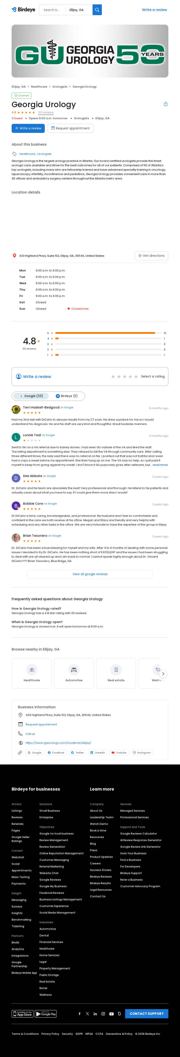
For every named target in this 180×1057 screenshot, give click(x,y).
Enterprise (46, 817)
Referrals (17, 824)
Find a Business (130, 860)
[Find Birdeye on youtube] (111, 1013)
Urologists (59, 87)
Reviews (17, 817)
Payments (19, 883)
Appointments (22, 870)
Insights (17, 913)
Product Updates (101, 857)
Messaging (19, 900)
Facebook (58, 752)
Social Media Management (58, 912)
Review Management (54, 840)
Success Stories (100, 870)
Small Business (50, 811)
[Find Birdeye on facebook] (79, 1013)
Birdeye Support (131, 873)
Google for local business (57, 833)
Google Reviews (50, 880)
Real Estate (47, 981)
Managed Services (132, 811)
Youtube (121, 752)
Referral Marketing (52, 866)
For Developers (130, 866)
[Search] (97, 9)
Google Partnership (19, 964)
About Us (96, 811)
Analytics (18, 949)
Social (16, 864)
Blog (93, 844)
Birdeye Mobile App (24, 973)
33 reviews (46, 112)
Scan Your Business (133, 853)
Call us (30, 734)
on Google (66, 407)
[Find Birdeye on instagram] (103, 1013)
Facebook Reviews (52, 893)
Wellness (46, 995)
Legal (43, 962)
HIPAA (89, 1034)
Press (93, 850)
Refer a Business (131, 880)
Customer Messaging (54, 860)
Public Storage (49, 975)
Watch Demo (99, 824)
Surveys (17, 906)
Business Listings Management (61, 899)
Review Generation (52, 847)
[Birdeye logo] (24, 10)
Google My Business (53, 886)
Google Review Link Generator (140, 847)
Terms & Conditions (25, 1034)
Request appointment (73, 128)
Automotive (48, 929)
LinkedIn (100, 752)
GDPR (79, 1034)
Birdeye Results (100, 883)
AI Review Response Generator (141, 840)
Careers (95, 863)
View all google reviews (90, 574)
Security (67, 1034)
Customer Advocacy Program (140, 886)
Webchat (18, 857)
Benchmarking (21, 919)
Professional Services (134, 817)
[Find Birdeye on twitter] (87, 1013)
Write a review (154, 9)
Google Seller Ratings (20, 839)
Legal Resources (101, 890)
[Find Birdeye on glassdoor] (119, 1013)
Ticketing (18, 926)
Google (36, 752)
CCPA (99, 1034)
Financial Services (51, 942)
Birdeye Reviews (101, 876)
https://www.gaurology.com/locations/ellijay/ (58, 743)
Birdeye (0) (69, 396)
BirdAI (15, 942)
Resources (97, 837)
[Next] (163, 674)
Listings (17, 811)
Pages (16, 830)
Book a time (98, 830)
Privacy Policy (50, 1034)
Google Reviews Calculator (138, 833)
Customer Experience (54, 906)
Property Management (55, 968)
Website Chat (49, 873)
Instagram (144, 752)
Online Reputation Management (62, 853)
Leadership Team (101, 817)
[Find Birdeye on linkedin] (95, 1013)
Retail (43, 988)
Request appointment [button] (41, 724)
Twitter (80, 752)
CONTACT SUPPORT (147, 1013)
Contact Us (98, 896)
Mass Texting (21, 877)
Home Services (49, 955)
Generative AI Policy (119, 1034)
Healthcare (39, 87)
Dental (44, 935)
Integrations (20, 956)
